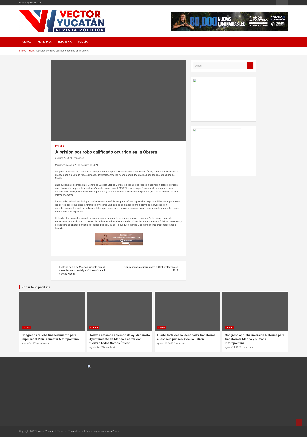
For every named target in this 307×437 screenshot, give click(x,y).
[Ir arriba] (299, 422)
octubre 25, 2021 (63, 158)
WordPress (113, 431)
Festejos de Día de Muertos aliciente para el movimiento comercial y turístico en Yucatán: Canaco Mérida (83, 270)
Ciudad (26, 41)
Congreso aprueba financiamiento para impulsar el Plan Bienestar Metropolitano (50, 337)
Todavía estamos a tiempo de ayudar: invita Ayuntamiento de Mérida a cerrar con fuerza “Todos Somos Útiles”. (119, 339)
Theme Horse (75, 431)
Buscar (250, 65)
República (65, 41)
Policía (83, 41)
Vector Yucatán (46, 431)
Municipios (45, 41)
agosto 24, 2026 (30, 343)
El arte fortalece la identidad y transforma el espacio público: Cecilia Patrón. (186, 337)
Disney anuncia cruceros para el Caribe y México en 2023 (151, 269)
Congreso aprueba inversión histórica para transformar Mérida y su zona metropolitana (254, 339)
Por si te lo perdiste (35, 287)
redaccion (79, 158)
